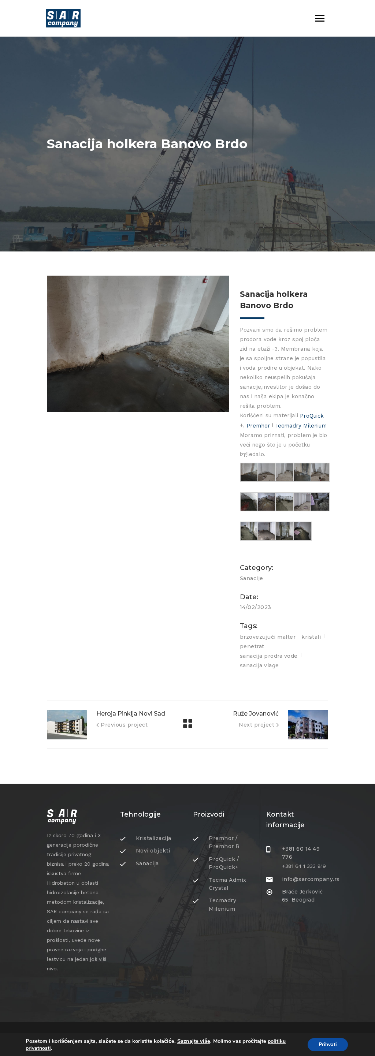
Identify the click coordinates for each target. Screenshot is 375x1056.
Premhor (258, 425)
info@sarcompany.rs (311, 879)
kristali (311, 637)
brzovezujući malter (268, 637)
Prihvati (328, 1044)
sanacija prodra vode (269, 656)
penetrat (252, 646)
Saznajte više (193, 1041)
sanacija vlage (259, 665)
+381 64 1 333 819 (304, 866)
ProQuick (312, 416)
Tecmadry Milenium (301, 425)
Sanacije (251, 578)
